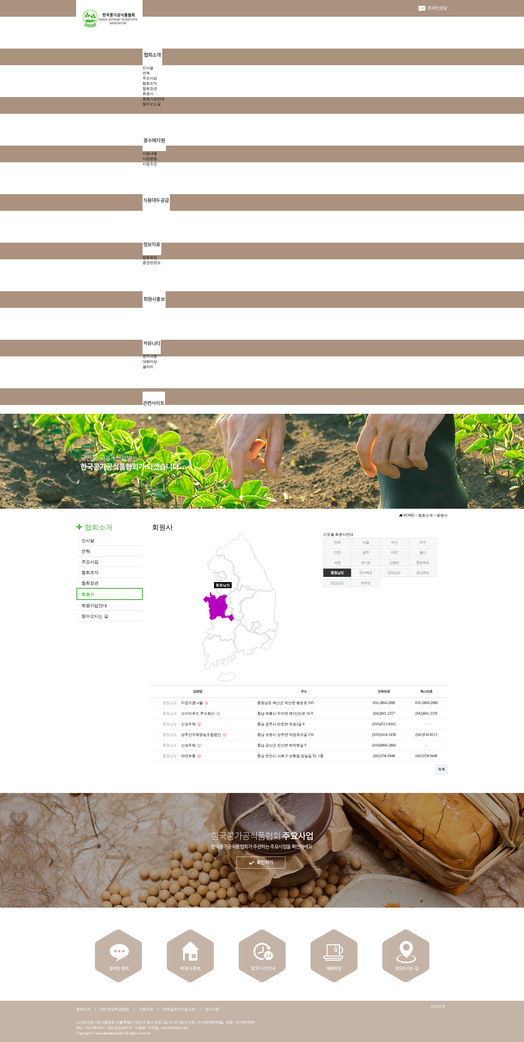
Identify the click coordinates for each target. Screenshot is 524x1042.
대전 (394, 552)
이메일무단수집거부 (179, 1009)
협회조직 (150, 83)
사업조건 (150, 164)
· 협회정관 (89, 583)
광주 (365, 552)
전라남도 (394, 573)
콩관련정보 (152, 263)
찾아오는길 (152, 104)
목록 (441, 769)
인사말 (148, 68)
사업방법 (150, 159)
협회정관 (150, 88)
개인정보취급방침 (114, 1009)
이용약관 (146, 1009)
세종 (337, 563)
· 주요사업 (89, 562)
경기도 (366, 563)
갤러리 (148, 367)
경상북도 (422, 573)
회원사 (148, 94)
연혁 (146, 73)
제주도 (366, 583)
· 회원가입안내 (93, 605)
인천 (337, 552)
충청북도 (422, 563)
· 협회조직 (89, 572)
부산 (394, 542)
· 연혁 (84, 551)
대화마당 (150, 361)
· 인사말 (86, 540)
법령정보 (150, 257)
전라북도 (365, 573)
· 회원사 (86, 594)
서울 (365, 542)
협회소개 (83, 1009)
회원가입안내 (153, 99)
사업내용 (150, 153)
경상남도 (337, 583)
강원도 (394, 563)
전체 (337, 542)
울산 (422, 552)
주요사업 (150, 78)
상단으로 (438, 1006)
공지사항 (150, 356)
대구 (422, 542)
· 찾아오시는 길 (93, 616)
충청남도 (337, 573)
